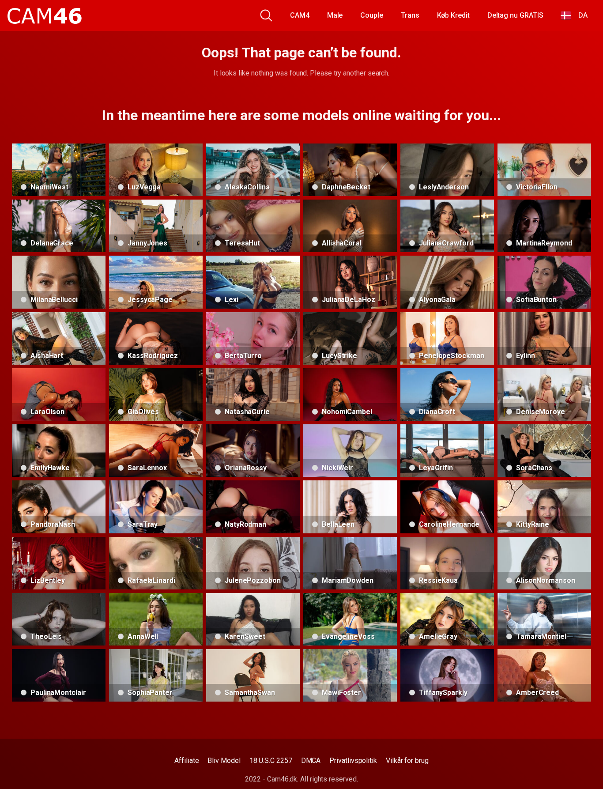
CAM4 (299, 15)
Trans (410, 15)
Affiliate (186, 760)
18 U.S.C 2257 (270, 760)
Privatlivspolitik (353, 760)
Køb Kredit (453, 15)
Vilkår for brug (407, 760)
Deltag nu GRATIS (515, 15)
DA (579, 15)
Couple (371, 15)
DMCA (311, 760)
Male (335, 15)
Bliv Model (223, 760)
